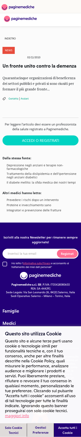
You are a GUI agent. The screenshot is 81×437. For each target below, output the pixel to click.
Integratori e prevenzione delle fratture (34, 210)
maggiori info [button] (17, 415)
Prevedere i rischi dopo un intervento (33, 200)
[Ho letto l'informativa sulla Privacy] (4, 264)
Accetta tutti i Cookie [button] (67, 430)
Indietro (10, 38)
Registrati (67, 254)
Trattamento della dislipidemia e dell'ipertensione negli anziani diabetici (41, 175)
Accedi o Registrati (40, 140)
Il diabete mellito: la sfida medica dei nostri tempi (41, 182)
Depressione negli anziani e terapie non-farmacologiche (35, 167)
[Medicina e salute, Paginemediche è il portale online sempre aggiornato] (20, 19)
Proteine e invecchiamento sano (29, 205)
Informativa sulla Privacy (36, 263)
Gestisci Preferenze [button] (41, 430)
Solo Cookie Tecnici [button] (13, 430)
